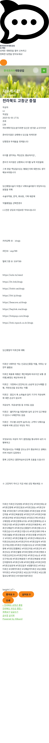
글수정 (5, 615)
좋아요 (10, 594)
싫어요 (26, 594)
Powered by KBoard (12, 618)
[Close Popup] (3, 62)
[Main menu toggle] (43, 70)
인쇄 (8, 600)
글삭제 (11, 615)
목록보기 (6, 611)
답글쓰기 (14, 611)
